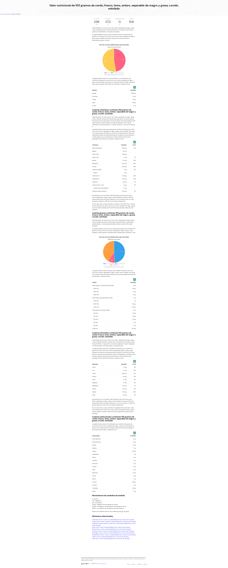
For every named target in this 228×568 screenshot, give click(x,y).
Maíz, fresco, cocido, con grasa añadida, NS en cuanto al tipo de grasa (111, 538)
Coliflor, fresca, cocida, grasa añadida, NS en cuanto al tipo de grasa (110, 536)
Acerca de (133, 564)
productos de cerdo (123, 511)
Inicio (1, 14)
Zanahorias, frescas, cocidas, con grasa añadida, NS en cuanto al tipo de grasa (113, 519)
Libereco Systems (102, 563)
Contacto (145, 564)
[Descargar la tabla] (134, 87)
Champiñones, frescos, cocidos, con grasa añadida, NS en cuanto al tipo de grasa (114, 535)
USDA (126, 82)
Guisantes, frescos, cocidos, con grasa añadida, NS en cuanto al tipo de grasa (113, 531)
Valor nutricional (6, 14)
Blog (128, 564)
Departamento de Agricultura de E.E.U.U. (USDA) (115, 74)
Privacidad (139, 564)
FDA (116, 137)
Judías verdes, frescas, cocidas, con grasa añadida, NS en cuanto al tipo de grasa (114, 521)
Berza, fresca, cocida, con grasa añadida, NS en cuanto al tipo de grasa (111, 527)
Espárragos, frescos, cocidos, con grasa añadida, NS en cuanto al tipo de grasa (113, 533)
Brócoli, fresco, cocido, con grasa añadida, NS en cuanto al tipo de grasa (111, 529)
